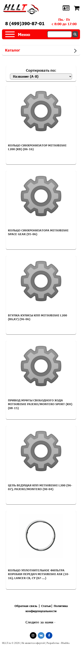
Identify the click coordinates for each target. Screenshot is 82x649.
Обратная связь (26, 606)
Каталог (12, 50)
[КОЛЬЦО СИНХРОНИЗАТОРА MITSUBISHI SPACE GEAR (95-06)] (41, 196)
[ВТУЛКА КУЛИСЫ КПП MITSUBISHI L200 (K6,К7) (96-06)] (41, 281)
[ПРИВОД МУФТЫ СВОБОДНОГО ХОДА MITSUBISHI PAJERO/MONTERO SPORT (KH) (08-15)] (41, 366)
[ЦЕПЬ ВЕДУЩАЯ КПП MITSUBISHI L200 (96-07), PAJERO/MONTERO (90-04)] (41, 451)
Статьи (46, 606)
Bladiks (65, 642)
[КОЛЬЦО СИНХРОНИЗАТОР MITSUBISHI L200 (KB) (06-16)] (41, 111)
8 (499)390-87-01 (25, 23)
